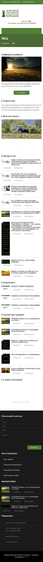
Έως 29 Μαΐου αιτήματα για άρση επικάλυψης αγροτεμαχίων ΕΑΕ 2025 (25, 201)
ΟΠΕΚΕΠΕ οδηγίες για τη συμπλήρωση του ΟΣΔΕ (25, 319)
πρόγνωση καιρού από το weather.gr (21, 402)
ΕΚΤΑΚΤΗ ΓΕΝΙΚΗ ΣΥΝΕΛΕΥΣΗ (22, 286)
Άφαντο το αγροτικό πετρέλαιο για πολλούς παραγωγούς (24, 341)
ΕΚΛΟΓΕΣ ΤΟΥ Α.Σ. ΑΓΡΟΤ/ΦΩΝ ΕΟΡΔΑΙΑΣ (23, 261)
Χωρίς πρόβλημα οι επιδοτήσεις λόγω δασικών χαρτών (25, 369)
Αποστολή (34, 447)
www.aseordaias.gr (12, 542)
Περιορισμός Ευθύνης (12, 470)
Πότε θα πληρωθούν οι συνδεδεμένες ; (26, 354)
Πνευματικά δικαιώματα (13, 465)
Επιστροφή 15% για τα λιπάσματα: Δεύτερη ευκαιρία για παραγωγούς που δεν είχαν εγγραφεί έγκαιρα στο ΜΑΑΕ (26, 175)
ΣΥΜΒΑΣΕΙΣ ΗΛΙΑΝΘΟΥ (12, 55)
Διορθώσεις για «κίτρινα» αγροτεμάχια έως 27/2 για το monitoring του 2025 (25, 212)
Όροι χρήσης (8, 459)
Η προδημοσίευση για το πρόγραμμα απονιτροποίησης (24, 330)
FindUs (26, 557)
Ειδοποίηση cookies (11, 475)
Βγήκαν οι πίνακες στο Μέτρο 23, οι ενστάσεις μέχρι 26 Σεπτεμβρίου (24, 272)
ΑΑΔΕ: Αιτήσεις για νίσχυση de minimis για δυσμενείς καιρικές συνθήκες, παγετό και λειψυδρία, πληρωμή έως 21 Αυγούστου (26, 162)
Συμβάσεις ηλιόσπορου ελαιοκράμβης (25, 296)
